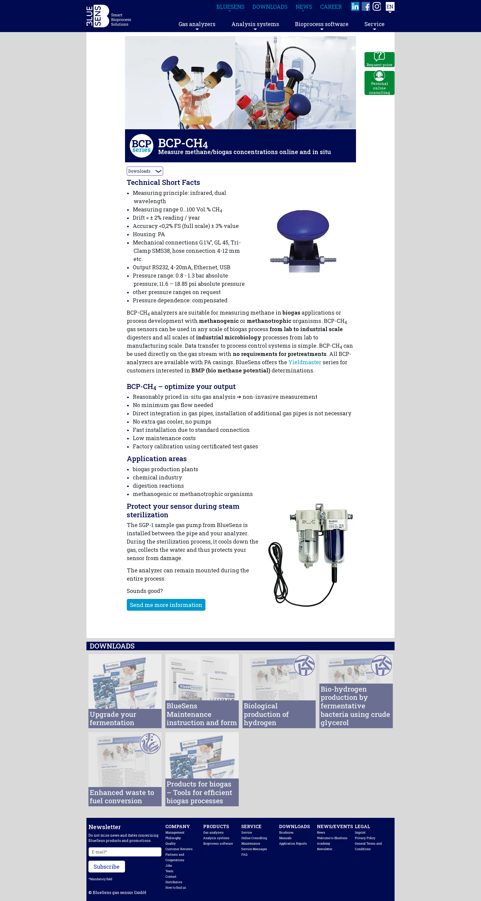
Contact (170, 876)
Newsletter (324, 849)
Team (169, 871)
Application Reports (293, 843)
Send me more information (166, 604)
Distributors (173, 882)
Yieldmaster (304, 362)
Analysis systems (255, 24)
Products (216, 826)
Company (177, 826)
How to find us (175, 887)
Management (174, 832)
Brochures (286, 832)
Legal (362, 826)
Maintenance (250, 843)
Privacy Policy (365, 838)
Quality (170, 843)
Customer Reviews (179, 849)
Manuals (285, 838)
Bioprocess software (321, 24)
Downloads (139, 171)
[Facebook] (366, 6)
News (321, 832)
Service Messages (254, 849)
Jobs (168, 865)
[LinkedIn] (355, 6)
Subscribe (106, 866)
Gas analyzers (197, 24)
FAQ (244, 854)
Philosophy (173, 838)
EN (390, 6)
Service (375, 24)
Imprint (360, 832)
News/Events (335, 826)
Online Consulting (254, 838)
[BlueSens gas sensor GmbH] (108, 16)
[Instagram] (377, 6)
